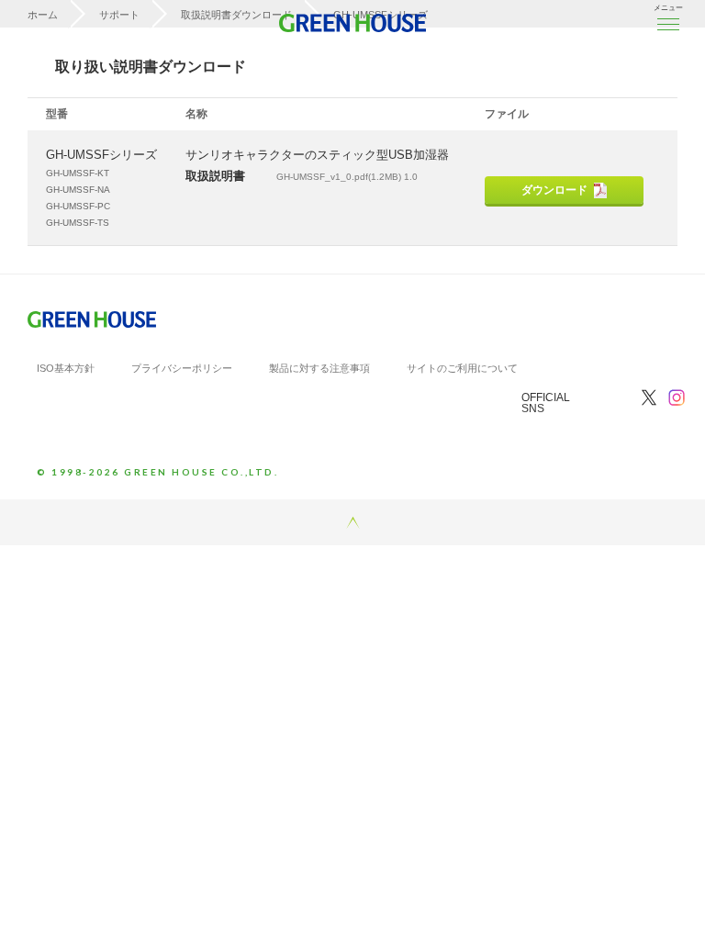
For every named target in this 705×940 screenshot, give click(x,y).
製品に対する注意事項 (319, 368)
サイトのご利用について (462, 368)
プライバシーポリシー (181, 368)
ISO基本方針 (66, 368)
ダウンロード (554, 190)
